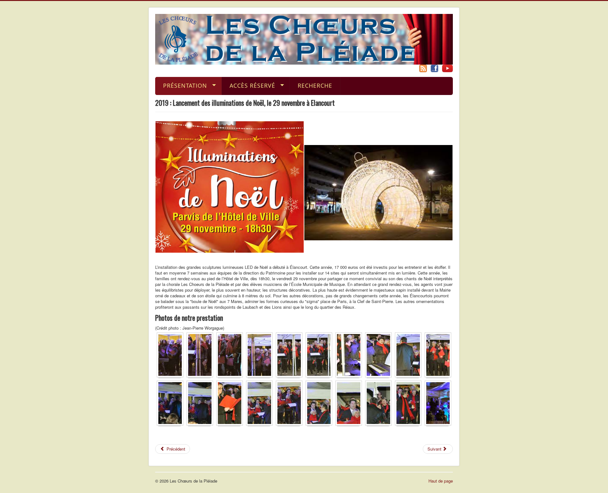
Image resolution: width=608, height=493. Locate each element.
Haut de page (440, 481)
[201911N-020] (439, 404)
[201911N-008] (380, 356)
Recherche (315, 85)
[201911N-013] (231, 404)
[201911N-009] (409, 356)
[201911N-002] (201, 356)
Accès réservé (252, 85)
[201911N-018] (380, 404)
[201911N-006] (320, 356)
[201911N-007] (350, 356)
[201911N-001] (171, 356)
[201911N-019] (409, 404)
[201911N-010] (439, 356)
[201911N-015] (290, 404)
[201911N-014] (261, 404)
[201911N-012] (201, 404)
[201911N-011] (171, 404)
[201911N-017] (350, 404)
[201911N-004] (261, 356)
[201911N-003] (231, 356)
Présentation (185, 85)
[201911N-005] (290, 356)
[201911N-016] (320, 404)
